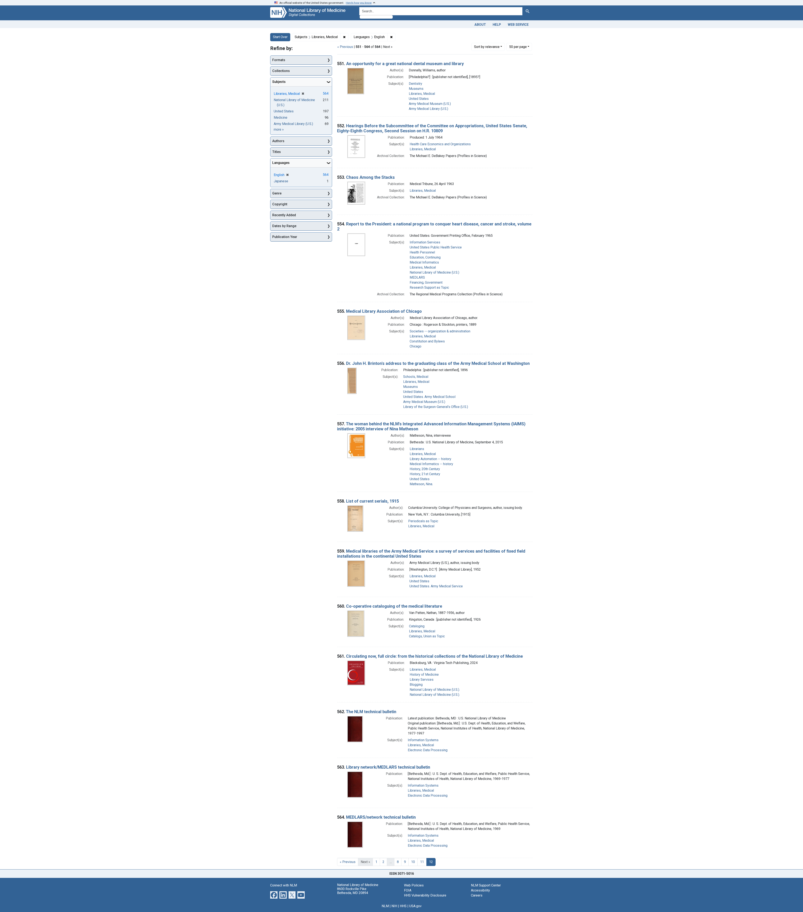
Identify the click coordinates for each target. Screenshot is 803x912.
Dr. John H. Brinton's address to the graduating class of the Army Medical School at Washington (438, 363)
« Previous (345, 47)
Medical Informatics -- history (431, 464)
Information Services (425, 242)
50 (518, 47)
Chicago (415, 346)
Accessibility (480, 890)
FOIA (407, 890)
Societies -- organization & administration (440, 331)
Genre (276, 193)
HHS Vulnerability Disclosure (425, 895)
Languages (281, 163)
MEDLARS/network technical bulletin (381, 817)
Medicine (280, 118)
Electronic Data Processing (428, 750)
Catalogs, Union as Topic (427, 636)
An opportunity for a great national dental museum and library (405, 63)
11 (422, 862)
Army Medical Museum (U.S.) (430, 104)
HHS (403, 906)
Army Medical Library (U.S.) (428, 109)
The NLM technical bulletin (371, 711)
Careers (476, 895)
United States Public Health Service (436, 247)
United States (419, 99)
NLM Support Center (486, 885)
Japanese (281, 181)
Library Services (421, 680)
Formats (278, 60)
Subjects (279, 82)
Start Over (280, 37)
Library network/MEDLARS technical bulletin (388, 767)
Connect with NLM (283, 885)
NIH (394, 906)
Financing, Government (426, 282)
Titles (276, 152)
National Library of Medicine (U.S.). (435, 690)
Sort (487, 47)
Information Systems (423, 740)
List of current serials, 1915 (372, 501)
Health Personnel (422, 252)
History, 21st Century (425, 474)
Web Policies (414, 885)
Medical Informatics (424, 262)
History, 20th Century (425, 469)
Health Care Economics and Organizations (440, 144)
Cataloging (417, 626)
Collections (281, 71)
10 (413, 862)
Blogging (416, 685)
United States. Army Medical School (429, 397)
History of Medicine (424, 675)
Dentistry (415, 84)
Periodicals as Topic (423, 521)
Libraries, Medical (422, 94)
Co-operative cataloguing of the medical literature (394, 606)
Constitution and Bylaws (427, 341)
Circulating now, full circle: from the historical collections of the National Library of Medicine (434, 656)
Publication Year (284, 237)
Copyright (279, 204)
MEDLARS (417, 277)
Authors (278, 141)
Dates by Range (284, 226)
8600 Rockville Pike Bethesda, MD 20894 (352, 891)
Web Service (518, 25)
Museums (416, 89)
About (480, 25)
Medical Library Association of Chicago (384, 311)
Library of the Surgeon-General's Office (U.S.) (435, 407)
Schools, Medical (415, 377)
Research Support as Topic (429, 287)
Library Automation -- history (430, 459)
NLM (385, 906)
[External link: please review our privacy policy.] (273, 895)
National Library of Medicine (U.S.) (434, 272)
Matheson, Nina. (421, 484)
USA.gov (415, 906)
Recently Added (284, 215)
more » (279, 129)
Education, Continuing (425, 257)
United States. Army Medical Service (436, 586)
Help (497, 25)
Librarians (417, 449)
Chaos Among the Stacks (370, 177)
